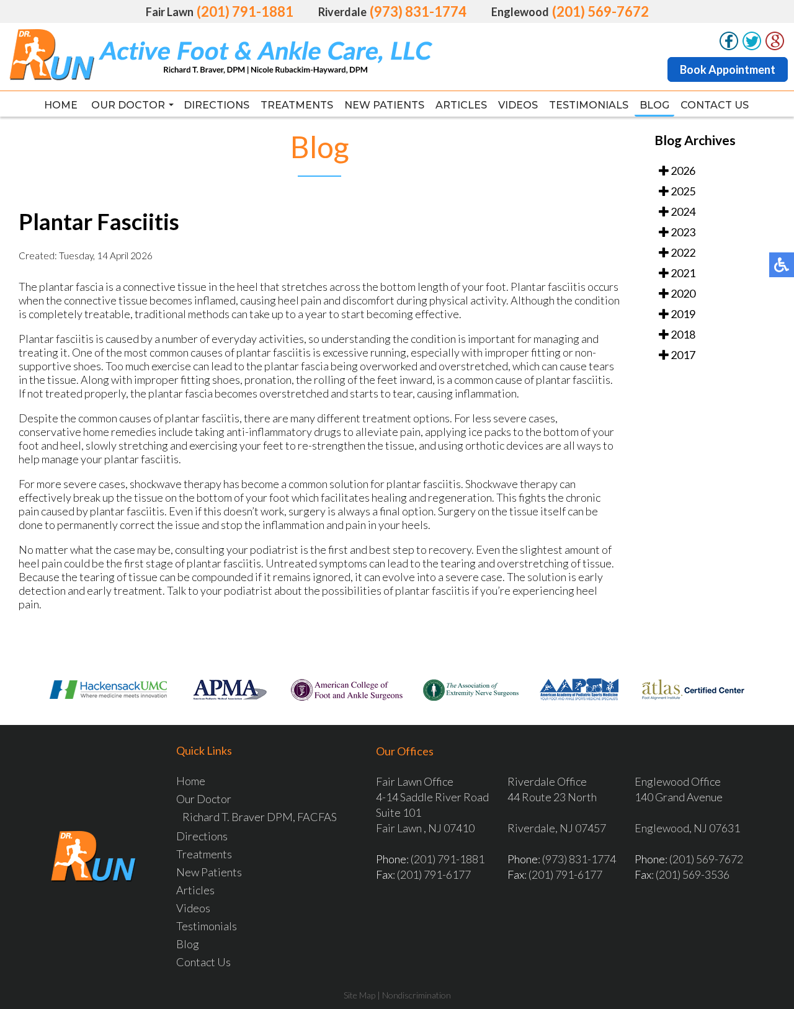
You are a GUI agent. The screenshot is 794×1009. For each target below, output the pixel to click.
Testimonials (588, 105)
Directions (216, 105)
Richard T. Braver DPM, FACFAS (259, 817)
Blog (654, 105)
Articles (461, 105)
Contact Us (714, 105)
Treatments (297, 105)
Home (61, 105)
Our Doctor (128, 105)
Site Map (359, 995)
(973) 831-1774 (418, 11)
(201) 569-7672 (600, 11)
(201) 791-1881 (245, 11)
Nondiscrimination (416, 995)
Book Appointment (727, 69)
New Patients (384, 105)
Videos (518, 105)
